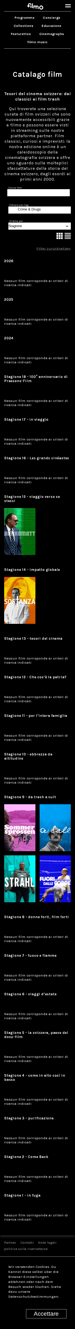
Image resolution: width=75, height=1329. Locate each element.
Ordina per (16, 221)
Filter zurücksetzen (53, 248)
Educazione (51, 26)
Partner (10, 1243)
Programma (25, 18)
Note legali (47, 1243)
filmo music (37, 42)
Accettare (46, 1313)
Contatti (27, 1243)
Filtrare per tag (19, 205)
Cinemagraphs (51, 34)
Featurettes (21, 34)
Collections (24, 26)
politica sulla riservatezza (26, 1249)
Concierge (51, 18)
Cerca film (15, 187)
